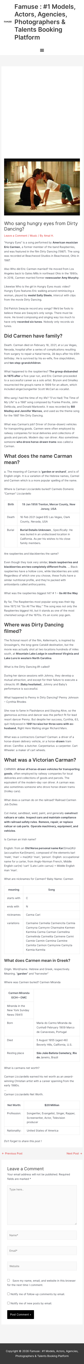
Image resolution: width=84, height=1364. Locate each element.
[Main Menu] (42, 51)
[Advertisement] (42, 114)
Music (33, 235)
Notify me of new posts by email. (31, 1303)
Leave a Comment (15, 235)
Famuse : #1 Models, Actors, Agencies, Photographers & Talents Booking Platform (44, 22)
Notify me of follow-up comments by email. (38, 1294)
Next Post (74, 1153)
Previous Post (12, 1153)
